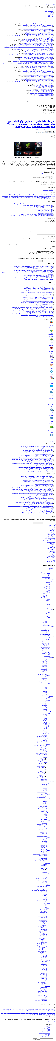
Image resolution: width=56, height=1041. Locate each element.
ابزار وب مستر (44, 868)
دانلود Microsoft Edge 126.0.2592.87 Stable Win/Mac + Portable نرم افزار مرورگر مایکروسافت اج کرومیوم (29, 54)
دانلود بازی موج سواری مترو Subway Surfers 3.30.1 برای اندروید (38, 43)
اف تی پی (45, 842)
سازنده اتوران (44, 899)
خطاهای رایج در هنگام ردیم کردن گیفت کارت (42, 503)
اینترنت (48, 837)
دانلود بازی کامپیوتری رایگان (49, 1013)
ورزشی (48, 608)
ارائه (46, 802)
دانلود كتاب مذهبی (46, 648)
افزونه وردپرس (51, 526)
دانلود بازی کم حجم (42, 1013)
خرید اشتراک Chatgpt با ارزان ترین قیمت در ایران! (41, 26)
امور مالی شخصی (43, 874)
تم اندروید (42, 764)
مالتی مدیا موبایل (46, 733)
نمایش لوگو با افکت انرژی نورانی (22, 197)
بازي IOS (42, 758)
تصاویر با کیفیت (19, 1009)
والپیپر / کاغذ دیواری (42, 674)
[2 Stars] (49, 132)
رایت (46, 898)
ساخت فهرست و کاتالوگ (41, 878)
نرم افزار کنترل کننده (42, 949)
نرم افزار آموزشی (43, 938)
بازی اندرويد (42, 763)
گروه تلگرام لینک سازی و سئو (46, 38)
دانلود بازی (12, 1009)
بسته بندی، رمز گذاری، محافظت (40, 854)
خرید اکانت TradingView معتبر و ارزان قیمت (43, 304)
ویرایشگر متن (44, 958)
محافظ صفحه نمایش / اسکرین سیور (39, 890)
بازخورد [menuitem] (48, 1030)
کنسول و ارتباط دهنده (42, 933)
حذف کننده (44, 923)
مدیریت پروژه (44, 811)
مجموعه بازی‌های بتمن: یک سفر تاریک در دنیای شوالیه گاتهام (39, 468)
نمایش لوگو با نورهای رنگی (49, 198)
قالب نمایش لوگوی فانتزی (43, 197)
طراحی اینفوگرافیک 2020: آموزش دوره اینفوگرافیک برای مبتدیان (38, 271)
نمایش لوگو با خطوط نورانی (8, 197)
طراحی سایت (50, 13)
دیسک (46, 704)
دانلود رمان (47, 639)
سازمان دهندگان (43, 748)
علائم (46, 687)
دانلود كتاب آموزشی (45, 640)
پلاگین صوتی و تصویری (42, 991)
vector (54, 1009)
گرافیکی (45, 709)
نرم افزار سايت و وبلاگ (42, 945)
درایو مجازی (44, 895)
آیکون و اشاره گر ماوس (41, 886)
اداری (49, 569)
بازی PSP (45, 596)
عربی (46, 685)
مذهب (45, 883)
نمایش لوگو (33, 197)
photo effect (45, 1009)
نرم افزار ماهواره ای (42, 951)
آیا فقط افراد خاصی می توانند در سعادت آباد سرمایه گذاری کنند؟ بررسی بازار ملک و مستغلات (32, 313)
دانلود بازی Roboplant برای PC (45, 87)
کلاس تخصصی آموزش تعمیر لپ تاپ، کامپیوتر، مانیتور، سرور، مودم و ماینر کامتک (34, 502)
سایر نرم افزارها (43, 927)
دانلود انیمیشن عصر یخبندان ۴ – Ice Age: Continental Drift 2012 (39, 268)
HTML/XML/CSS (43, 865)
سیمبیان (45, 773)
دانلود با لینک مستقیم (48, 190)
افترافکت (41, 196)
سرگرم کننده (47, 587)
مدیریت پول (42, 749)
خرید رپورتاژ (52, 545)
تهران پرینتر (52, 558)
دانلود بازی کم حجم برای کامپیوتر (14, 1013)
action (37, 1009)
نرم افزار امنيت (43, 834)
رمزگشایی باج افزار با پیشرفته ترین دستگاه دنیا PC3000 (40, 507)
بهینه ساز (45, 922)
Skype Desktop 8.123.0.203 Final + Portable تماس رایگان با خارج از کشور (36, 57)
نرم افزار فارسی (43, 948)
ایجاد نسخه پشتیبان (43, 920)
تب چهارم (44, 21)
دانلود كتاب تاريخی (46, 643)
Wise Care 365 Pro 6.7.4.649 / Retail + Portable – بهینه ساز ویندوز (38, 53)
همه (54, 21)
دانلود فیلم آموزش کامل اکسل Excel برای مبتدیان (41, 206)
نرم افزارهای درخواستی (41, 797)
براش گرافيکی (44, 967)
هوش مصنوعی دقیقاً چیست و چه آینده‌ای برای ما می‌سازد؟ (39, 30)
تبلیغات (51, 9)
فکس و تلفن (44, 817)
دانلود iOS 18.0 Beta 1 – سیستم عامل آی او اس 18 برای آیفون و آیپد (38, 41)
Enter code (52, 246)
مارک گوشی (47, 725)
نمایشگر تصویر (44, 983)
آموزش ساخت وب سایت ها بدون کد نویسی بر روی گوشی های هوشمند (37, 214)
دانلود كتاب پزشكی (46, 641)
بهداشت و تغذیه (43, 876)
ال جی (45, 729)
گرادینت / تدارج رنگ (42, 682)
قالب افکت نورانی (29, 196)
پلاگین (46, 970)
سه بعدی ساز (44, 973)
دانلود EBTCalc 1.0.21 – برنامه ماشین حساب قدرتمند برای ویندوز (38, 275)
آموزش (53, 196)
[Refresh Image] (13, 244)
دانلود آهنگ (47, 627)
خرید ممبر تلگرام (51, 539)
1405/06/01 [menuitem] (47, 1035)
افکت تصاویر (30, 1009)
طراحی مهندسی (43, 977)
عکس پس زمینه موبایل (42, 736)
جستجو (38, 1039)
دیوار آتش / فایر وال (42, 829)
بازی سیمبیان (42, 775)
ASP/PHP (45, 864)
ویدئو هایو (40, 198)
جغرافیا (45, 785)
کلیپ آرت (45, 670)
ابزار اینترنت (44, 838)
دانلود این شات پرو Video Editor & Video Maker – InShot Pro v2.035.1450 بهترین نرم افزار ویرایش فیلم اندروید (28, 47)
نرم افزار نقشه (43, 953)
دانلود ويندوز (44, 925)
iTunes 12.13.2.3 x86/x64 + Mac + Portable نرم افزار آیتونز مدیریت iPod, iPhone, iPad (33, 49)
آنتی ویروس (44, 823)
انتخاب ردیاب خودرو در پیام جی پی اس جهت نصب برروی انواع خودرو (37, 508)
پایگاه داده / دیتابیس (43, 855)
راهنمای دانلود (50, 12)
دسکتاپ (48, 885)
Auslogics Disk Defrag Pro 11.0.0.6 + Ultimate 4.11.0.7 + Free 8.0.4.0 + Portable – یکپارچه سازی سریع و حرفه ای (28, 63)
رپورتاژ (51, 609)
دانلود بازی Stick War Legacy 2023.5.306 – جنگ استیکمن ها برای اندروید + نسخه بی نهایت (33, 45)
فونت (49, 683)
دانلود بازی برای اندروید (18, 1010)
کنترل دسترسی (43, 832)
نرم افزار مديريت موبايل (41, 742)
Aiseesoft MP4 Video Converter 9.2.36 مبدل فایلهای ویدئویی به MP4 (38, 205)
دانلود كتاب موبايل (46, 650)
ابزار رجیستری (44, 910)
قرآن (46, 621)
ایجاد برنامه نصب (43, 852)
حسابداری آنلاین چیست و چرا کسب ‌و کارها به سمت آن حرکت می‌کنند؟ (37, 23)
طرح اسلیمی (44, 666)
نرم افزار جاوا (41, 772)
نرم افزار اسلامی (43, 939)
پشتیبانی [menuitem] (48, 1029)
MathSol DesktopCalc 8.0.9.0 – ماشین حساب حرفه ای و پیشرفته (38, 276)
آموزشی (48, 782)
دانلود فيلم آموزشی (45, 630)
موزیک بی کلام (46, 625)
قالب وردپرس (52, 527)
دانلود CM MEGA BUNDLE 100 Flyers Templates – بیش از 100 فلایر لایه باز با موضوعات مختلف (31, 215)
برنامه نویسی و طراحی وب (44, 570)
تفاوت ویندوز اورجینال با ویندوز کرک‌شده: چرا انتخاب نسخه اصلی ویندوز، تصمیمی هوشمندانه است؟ (30, 506)
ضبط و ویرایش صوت (42, 993)
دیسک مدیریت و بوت (42, 926)
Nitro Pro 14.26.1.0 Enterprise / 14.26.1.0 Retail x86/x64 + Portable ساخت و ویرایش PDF (33, 61)
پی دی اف (45, 804)
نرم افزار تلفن (44, 942)
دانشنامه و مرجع (43, 786)
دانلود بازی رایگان (38, 1011)
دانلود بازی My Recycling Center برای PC (43, 94)
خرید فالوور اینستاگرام (50, 538)
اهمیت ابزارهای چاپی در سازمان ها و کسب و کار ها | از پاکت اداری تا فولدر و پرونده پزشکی (32, 307)
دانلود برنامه (7, 1013)
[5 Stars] (37, 132)
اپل (46, 727)
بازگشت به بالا (52, 1016)
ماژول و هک (42, 870)
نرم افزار (48, 21)
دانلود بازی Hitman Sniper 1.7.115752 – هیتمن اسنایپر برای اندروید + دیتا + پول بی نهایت (33, 277)
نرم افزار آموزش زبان (42, 936)
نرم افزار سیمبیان (40, 777)
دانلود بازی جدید (3, 1010)
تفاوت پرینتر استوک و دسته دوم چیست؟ (44, 31)
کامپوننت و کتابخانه (43, 859)
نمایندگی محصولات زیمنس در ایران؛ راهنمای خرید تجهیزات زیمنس (38, 29)
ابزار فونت (45, 965)
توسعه (45, 702)
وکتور (34, 1014)
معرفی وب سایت (43, 795)
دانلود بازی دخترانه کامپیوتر (45, 1011)
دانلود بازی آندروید (46, 1010)
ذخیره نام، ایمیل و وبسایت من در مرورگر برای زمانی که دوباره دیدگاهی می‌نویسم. (35, 238)
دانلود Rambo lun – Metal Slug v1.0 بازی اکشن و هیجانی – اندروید (38, 39)
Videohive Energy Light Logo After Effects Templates (43, 194)
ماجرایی (48, 601)
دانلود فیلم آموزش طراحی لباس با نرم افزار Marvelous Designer (38, 207)
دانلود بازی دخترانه (52, 1011)
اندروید (45, 762)
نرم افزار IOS (41, 760)
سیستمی (45, 930)
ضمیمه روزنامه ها (46, 653)
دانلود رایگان (3, 1013)
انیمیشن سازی (44, 966)
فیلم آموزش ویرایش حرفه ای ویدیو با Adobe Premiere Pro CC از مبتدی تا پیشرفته (34, 267)
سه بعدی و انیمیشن (45, 571)
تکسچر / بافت (44, 663)
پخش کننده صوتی (43, 988)
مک (49, 605)
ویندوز (45, 907)
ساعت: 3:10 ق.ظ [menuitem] (46, 1036)
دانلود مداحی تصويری (45, 634)
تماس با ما (50, 16)
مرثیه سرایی (44, 623)
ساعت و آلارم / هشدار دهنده (41, 888)
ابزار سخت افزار (43, 912)
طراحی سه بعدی (43, 975)
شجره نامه (44, 881)
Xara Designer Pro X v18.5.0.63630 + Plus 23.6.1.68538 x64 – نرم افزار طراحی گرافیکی (33, 270)
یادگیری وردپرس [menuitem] (46, 1027)
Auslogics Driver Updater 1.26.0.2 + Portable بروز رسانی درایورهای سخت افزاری (35, 59)
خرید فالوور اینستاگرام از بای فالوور (47, 540)
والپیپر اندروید (41, 767)
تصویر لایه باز (44, 661)
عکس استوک (44, 667)
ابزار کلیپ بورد (44, 913)
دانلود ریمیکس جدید (51, 547)
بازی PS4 (45, 595)
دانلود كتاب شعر (46, 644)
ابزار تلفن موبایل (43, 909)
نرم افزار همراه (43, 955)
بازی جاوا (42, 771)
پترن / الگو (45, 680)
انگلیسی (45, 684)
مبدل (46, 901)
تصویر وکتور (44, 662)
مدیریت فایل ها (43, 935)
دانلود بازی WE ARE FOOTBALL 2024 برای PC (41, 90)
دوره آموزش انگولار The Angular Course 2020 (42, 209)
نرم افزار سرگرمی (43, 947)
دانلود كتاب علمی (46, 645)
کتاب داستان (47, 656)
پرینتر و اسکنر (44, 803)
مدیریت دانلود (44, 846)
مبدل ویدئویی (44, 999)
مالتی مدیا (47, 578)
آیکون (46, 660)
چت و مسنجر (44, 816)
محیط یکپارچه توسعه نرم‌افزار (40, 860)
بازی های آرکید (44, 716)
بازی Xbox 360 (44, 597)
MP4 (10, 194)
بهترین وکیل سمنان (51, 561)
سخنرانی (48, 615)
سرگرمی (45, 718)
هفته (54, 284)
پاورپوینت (45, 692)
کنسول (48, 592)
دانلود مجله (47, 652)
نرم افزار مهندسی (43, 952)
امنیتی (45, 746)
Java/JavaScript (44, 866)
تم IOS (43, 759)
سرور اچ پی (52, 555)
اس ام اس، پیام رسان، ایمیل (40, 745)
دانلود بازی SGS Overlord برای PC (45, 84)
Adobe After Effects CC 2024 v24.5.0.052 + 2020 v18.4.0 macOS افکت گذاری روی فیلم (33, 203)
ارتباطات (48, 812)
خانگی (48, 873)
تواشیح (45, 619)
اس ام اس (44, 740)
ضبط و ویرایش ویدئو (42, 995)
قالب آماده (42, 129)
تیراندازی (48, 586)
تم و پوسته (44, 887)
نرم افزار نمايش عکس (42, 982)
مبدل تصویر (44, 980)
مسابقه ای (47, 603)
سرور (46, 843)
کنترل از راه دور (43, 845)
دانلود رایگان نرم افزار (45, 173)
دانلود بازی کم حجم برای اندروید (25, 1013)
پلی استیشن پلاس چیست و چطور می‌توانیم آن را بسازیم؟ (40, 470)
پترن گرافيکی (44, 969)
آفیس (46, 799)
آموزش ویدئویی (47, 196)
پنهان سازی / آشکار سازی (41, 825)
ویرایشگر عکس (43, 984)
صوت (51, 610)
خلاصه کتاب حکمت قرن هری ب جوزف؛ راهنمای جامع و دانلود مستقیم (37, 33)
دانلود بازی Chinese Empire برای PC (44, 86)
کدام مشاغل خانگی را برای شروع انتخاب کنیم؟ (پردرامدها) (39, 34)
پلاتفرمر (48, 584)
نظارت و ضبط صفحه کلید (41, 836)
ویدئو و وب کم (44, 819)
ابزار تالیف (45, 801)
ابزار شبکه (45, 839)
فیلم (52, 626)
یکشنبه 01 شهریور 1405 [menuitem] (47, 1031)
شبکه (49, 574)
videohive (29, 194)
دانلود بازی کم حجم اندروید (34, 1013)
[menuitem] (27, 1024)
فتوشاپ (48, 675)
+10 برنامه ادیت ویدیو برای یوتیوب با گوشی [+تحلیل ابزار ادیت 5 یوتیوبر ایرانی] (35, 467)
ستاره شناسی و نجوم (42, 879)
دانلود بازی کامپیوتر (51, 542)
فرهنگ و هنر (44, 882)
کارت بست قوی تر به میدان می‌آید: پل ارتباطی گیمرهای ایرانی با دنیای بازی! (36, 509)
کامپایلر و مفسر (43, 858)
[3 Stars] (45, 132)
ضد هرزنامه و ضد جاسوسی (41, 830)
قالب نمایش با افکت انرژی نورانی (16, 196)
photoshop (48, 1009)
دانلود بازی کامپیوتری (11, 1011)
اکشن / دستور (44, 678)
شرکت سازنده (46, 723)
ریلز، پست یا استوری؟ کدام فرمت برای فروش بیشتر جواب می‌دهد (38, 27)
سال (50, 284)
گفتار (46, 996)
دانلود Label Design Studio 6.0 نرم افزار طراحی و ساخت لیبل (39, 279)
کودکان (48, 599)
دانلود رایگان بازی (52, 1014)
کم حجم (48, 591)
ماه (52, 284)
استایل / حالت (44, 676)
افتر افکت (48, 129)
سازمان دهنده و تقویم (42, 807)
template (14, 194)
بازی (40, 21)
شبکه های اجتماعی (43, 750)
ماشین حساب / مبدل (42, 808)
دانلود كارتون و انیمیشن (45, 632)
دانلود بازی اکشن (34, 1010)
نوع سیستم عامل (46, 755)
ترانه (49, 612)
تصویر (48, 658)
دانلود (15, 1009)
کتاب (51, 636)
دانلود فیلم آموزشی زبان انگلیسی (45, 210)
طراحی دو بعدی (43, 974)
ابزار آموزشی (44, 784)
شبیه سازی (47, 588)
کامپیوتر (45, 793)
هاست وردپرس (51, 552)
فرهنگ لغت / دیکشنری (42, 792)
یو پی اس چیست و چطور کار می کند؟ (44, 306)
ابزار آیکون (44, 962)
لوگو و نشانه (44, 671)
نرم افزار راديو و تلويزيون (41, 943)
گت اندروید (53, 531)
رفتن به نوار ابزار (51, 1021)
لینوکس (45, 904)
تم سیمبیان (42, 776)
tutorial (18, 194)
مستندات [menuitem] (48, 1026)
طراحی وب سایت (43, 694)
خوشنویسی (44, 665)
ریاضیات (45, 788)
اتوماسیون (45, 918)
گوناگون (48, 600)
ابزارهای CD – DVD (42, 916)
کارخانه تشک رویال (51, 557)
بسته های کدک (44, 987)
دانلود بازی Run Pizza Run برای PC (44, 91)
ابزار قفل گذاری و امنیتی (41, 824)
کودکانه (45, 614)
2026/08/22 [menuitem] (47, 1034)
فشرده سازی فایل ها (42, 931)
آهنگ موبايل (44, 735)
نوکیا (46, 732)
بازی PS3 (45, 593)
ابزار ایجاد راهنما (43, 851)
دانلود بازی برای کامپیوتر (10, 1010)
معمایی (48, 604)
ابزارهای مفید (44, 917)
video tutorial (23, 194)
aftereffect (6, 194)
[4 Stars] (41, 132)
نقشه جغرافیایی (43, 672)
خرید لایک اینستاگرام (50, 536)
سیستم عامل (47, 573)
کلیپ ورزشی (47, 635)
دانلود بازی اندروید (51, 534)
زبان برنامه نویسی (43, 856)
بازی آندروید (23, 1009)
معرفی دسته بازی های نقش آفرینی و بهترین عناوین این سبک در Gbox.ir (37, 512)
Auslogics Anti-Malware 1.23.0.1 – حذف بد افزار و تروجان (40, 66)
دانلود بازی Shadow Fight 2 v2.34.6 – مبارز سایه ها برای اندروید (39, 50)
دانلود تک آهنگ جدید (51, 548)
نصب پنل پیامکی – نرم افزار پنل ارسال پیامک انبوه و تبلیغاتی (39, 513)
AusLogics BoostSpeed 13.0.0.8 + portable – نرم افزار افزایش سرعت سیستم (35, 58)
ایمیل (46, 815)
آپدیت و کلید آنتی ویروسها (41, 821)
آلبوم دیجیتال (44, 961)
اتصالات (45, 814)
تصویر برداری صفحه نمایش (41, 992)
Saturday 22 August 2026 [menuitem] (44, 1033)
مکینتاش (51, 696)
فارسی (45, 688)
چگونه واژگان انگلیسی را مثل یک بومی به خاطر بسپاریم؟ (40, 312)
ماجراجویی (44, 719)
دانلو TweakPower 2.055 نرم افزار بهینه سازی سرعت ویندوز (39, 62)
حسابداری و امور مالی (42, 806)
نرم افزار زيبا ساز (43, 944)
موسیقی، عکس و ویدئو (42, 754)
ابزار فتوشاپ (44, 964)
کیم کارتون (50, 14)
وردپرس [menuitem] (48, 1025)
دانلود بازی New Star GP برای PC (45, 89)
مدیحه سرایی (44, 622)
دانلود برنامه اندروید (51, 533)
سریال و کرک (44, 929)
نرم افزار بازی (44, 940)
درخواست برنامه (49, 11)
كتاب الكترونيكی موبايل (42, 741)
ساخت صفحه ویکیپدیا (50, 553)
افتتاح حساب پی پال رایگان (47, 511)
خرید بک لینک (52, 544)
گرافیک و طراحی (46, 577)
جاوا (46, 770)
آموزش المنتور (52, 525)
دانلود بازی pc (51, 1010)
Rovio (46, 724)
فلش (49, 590)
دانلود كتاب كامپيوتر (45, 647)
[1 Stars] (53, 132)
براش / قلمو (44, 679)
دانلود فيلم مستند (46, 631)
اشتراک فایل (44, 841)
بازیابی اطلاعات (43, 921)
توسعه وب (47, 863)
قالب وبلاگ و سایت (40, 869)
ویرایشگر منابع (44, 861)
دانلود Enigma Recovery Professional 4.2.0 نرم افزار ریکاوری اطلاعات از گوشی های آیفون (33, 266)
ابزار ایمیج (45, 894)
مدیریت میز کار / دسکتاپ (41, 891)
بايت (49, 637)
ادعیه (46, 618)
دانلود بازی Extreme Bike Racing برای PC (43, 95)
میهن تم (53, 529)
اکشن (48, 583)
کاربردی (45, 707)
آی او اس (45, 757)
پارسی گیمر (52, 551)
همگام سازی (44, 956)
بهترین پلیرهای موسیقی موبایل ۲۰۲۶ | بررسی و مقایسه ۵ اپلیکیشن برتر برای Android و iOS (32, 35)
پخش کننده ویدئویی (43, 989)
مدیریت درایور (44, 934)
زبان (46, 789)
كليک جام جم (47, 654)
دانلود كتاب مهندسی (45, 649)
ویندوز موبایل (44, 780)
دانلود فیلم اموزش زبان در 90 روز (45, 213)
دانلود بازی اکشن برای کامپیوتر (26, 1010)
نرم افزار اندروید (41, 766)
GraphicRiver (40, 1009)
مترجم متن (44, 810)
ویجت (43, 768)
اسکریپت (51, 579)
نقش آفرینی (47, 606)
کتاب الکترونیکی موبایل (42, 737)
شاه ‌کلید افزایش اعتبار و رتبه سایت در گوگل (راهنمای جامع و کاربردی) (37, 504)
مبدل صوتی (44, 997)
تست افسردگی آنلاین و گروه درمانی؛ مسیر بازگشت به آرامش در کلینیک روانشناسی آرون (33, 309)
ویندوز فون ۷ (44, 779)
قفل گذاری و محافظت (42, 900)
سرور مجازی (52, 535)
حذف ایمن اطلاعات (42, 827)
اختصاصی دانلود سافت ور (44, 794)
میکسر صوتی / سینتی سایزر (41, 1000)
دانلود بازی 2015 (8, 1009)
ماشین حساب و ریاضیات (41, 753)
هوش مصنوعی (43, 957)
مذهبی (48, 617)
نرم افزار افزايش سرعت (41, 849)
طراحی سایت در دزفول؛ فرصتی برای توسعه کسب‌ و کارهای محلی (38, 25)
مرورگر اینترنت (43, 847)
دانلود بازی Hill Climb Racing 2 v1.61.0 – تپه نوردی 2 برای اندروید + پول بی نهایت (35, 44)
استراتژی (48, 582)
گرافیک (37, 129)
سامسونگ (45, 731)
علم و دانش (44, 790)
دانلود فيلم (47, 628)
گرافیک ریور (31, 1014)
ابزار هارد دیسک (43, 914)
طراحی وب (44, 872)
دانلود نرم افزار (47, 1014)
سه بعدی (45, 693)
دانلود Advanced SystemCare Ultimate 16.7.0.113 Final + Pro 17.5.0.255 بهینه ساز (35, 40)
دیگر (46, 828)
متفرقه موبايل (47, 738)
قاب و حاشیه (44, 669)
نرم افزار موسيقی (43, 1001)
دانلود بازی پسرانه (32, 1011)
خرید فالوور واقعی (51, 556)
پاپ (46, 613)
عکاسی (48, 575)
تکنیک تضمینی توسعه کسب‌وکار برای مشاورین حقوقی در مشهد (38, 469)
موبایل (52, 21)
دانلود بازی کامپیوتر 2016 (19, 1011)
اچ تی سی (45, 728)
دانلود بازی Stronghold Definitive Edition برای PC (41, 93)
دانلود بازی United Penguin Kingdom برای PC (42, 85)
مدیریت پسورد (44, 833)
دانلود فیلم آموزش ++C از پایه (46, 211)
